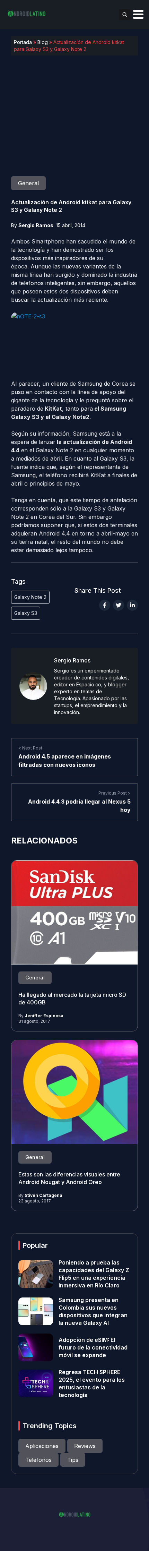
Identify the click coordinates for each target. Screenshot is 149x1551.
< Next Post (30, 748)
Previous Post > (114, 793)
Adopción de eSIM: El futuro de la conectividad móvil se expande (93, 1347)
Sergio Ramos (35, 225)
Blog (42, 42)
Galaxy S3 (25, 613)
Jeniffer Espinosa (44, 1015)
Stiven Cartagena (43, 1195)
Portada (23, 42)
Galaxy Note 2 (30, 597)
